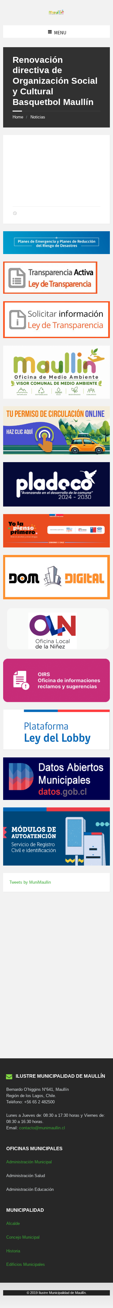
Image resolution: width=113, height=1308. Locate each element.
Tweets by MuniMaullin (30, 882)
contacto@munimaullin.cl (42, 1128)
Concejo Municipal (23, 1237)
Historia (13, 1251)
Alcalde (13, 1223)
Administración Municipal (29, 1162)
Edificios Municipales (25, 1264)
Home (18, 117)
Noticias (37, 117)
